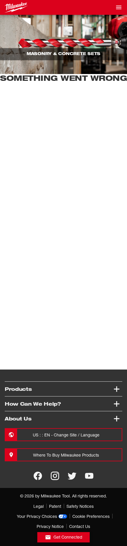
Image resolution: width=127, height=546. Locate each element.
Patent (55, 506)
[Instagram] (55, 476)
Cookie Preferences (91, 516)
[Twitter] (72, 476)
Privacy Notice (50, 526)
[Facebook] (38, 476)
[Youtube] (89, 476)
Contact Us (79, 526)
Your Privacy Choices (37, 516)
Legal (38, 506)
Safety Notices (80, 506)
